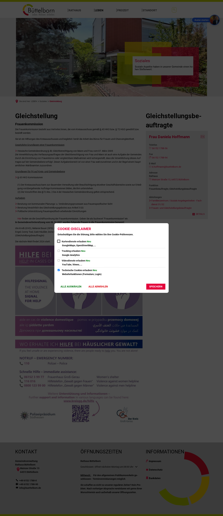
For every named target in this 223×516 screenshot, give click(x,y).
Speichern (155, 286)
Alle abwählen (98, 286)
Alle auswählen (71, 286)
